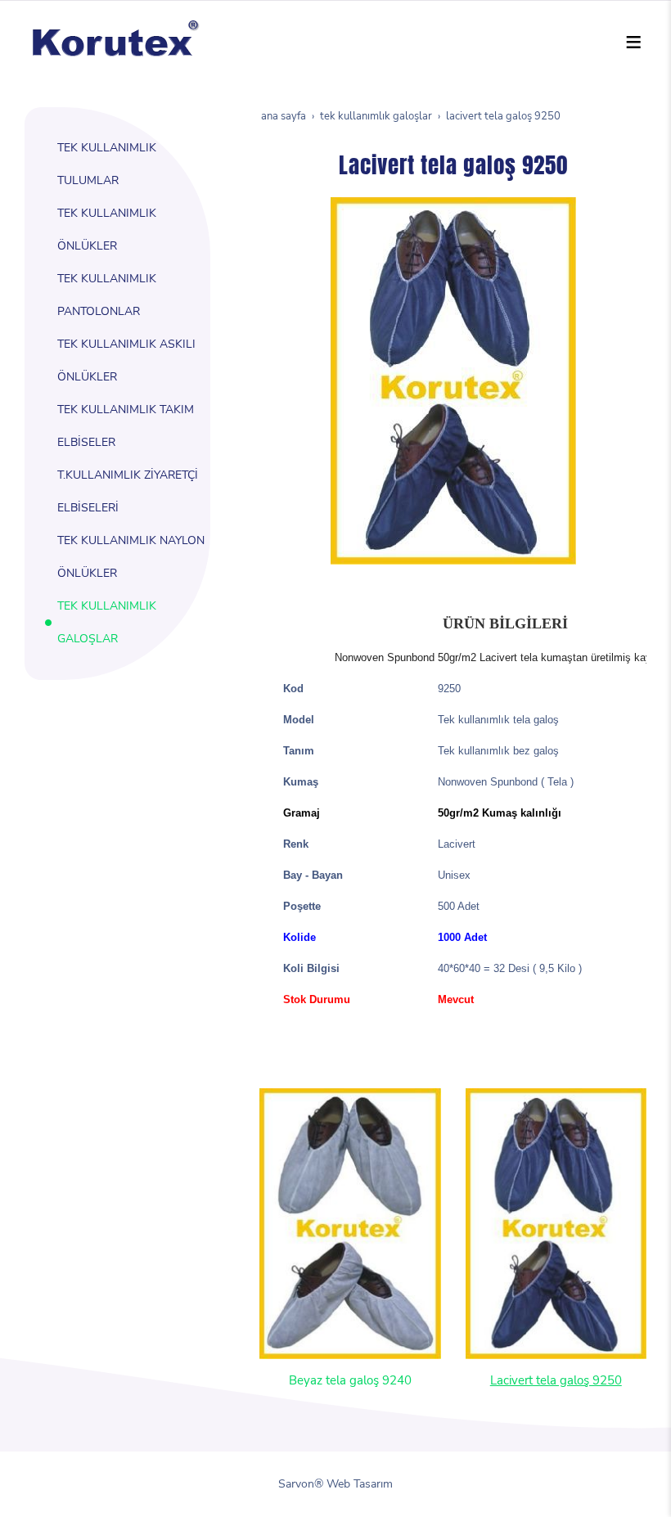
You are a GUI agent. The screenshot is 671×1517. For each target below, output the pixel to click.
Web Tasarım (359, 1484)
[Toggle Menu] (633, 42)
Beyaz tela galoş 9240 (350, 1380)
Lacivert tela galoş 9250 (556, 1380)
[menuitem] (127, 164)
